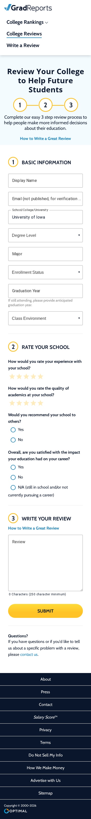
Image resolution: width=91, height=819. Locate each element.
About (45, 679)
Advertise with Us (46, 780)
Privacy (45, 729)
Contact (45, 704)
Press (45, 691)
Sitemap (45, 793)
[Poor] (19, 377)
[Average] (26, 377)
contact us (29, 654)
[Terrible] (12, 377)
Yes (21, 429)
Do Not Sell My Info (46, 755)
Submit (45, 611)
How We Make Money (45, 767)
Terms (45, 742)
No (20, 439)
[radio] (45, 430)
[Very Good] (33, 377)
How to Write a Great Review (45, 138)
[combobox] (45, 217)
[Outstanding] (40, 377)
